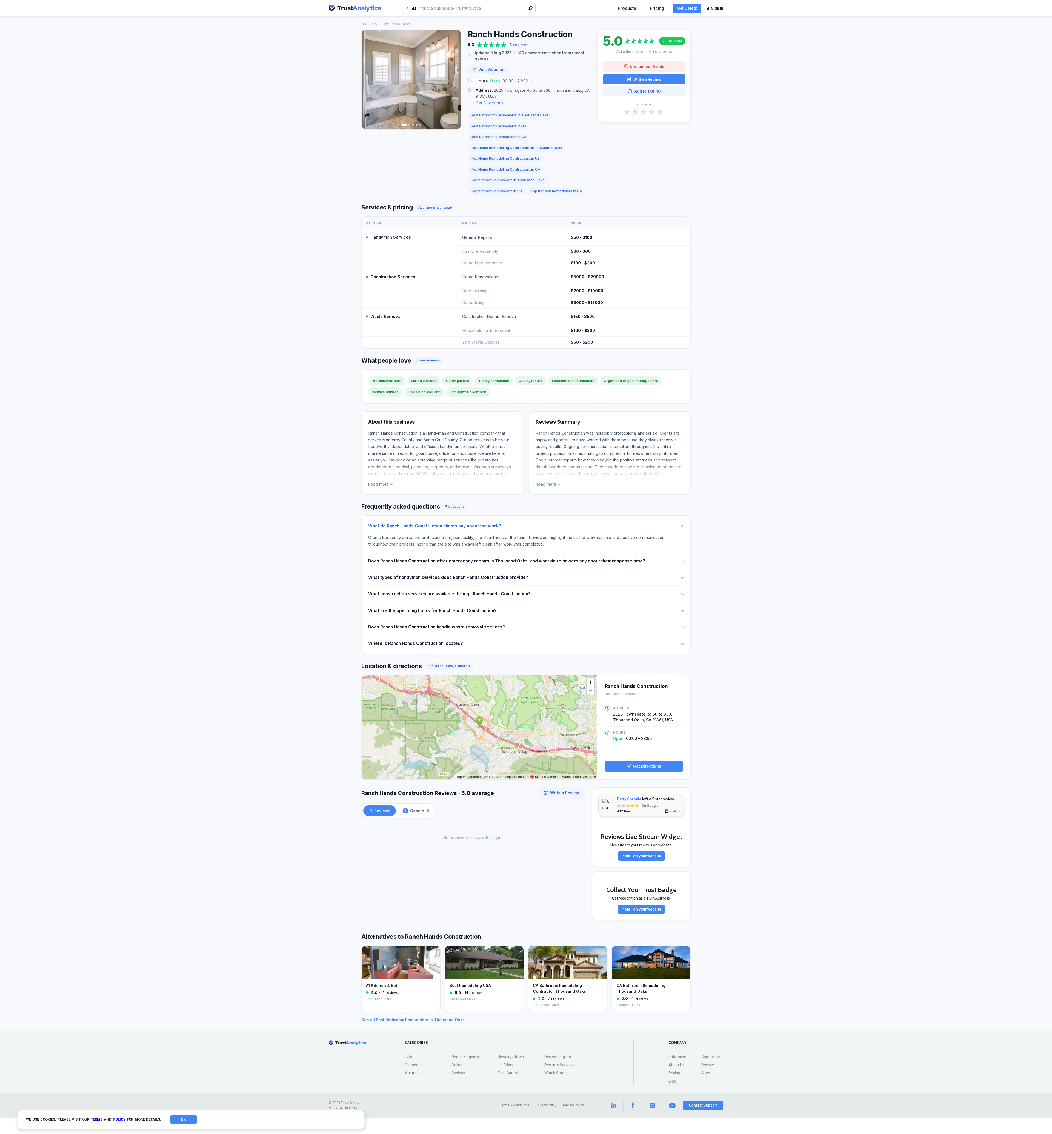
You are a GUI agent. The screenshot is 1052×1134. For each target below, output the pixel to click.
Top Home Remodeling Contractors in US (505, 158)
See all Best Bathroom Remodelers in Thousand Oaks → (415, 1019)
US (363, 24)
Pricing (657, 8)
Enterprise (677, 1057)
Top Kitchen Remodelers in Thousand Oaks (507, 180)
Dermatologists (557, 1057)
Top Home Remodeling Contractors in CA (505, 169)
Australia (413, 1073)
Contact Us (710, 1057)
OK (183, 1119)
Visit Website (490, 69)
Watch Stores (556, 1073)
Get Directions (490, 103)
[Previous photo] (369, 79)
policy (119, 1119)
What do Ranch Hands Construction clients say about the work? (434, 526)
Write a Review (647, 79)
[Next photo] (453, 79)
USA (409, 1057)
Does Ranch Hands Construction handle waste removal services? (436, 627)
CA (374, 24)
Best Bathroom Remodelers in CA (499, 136)
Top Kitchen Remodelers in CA (556, 191)
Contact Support (703, 1105)
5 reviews (519, 44)
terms (96, 1119)
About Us (676, 1065)
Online (456, 1065)
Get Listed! (687, 8)
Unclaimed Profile (647, 66)
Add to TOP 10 (647, 91)
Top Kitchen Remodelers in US (496, 191)
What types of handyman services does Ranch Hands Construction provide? (448, 577)
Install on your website (641, 856)
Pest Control (508, 1073)
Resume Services (559, 1065)
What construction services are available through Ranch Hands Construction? (449, 593)
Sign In (717, 8)
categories (416, 1042)
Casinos (458, 1073)
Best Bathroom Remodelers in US (498, 126)
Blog (672, 1081)
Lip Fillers (505, 1065)
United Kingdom (465, 1057)
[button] (529, 81)
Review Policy (573, 1105)
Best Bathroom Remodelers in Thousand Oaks (509, 115)
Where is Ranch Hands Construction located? (415, 643)
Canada (411, 1065)
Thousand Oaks (396, 24)
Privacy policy (546, 1105)
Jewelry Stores (511, 1057)
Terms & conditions (514, 1105)
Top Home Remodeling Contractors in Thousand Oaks (516, 147)
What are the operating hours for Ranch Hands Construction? (432, 610)
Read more (378, 484)
